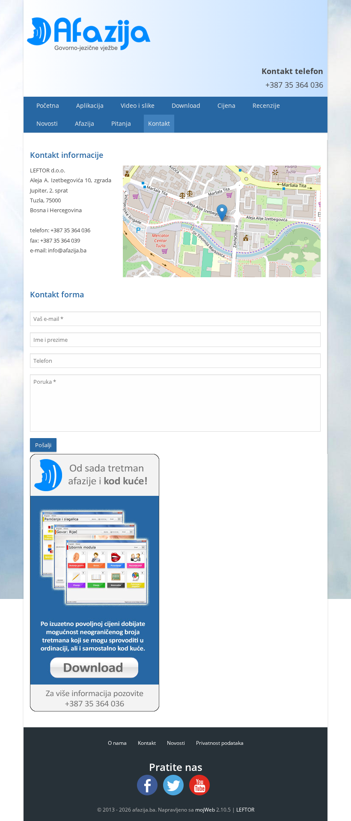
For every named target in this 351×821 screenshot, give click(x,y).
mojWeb (205, 809)
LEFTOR (245, 809)
